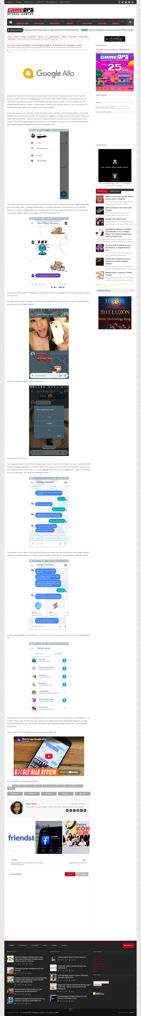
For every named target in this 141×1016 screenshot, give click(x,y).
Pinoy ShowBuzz (51, 2)
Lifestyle (116, 22)
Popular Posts (102, 191)
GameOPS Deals (64, 2)
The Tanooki (97, 957)
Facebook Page (109, 183)
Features (22, 22)
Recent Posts (115, 191)
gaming (49, 30)
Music (87, 22)
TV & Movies (72, 22)
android (16, 37)
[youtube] (125, 2)
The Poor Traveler (98, 959)
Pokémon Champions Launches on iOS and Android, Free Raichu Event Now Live (82, 30)
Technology (55, 22)
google (23, 37)
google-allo (32, 37)
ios (46, 37)
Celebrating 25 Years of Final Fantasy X (72, 957)
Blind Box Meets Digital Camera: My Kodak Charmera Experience (73, 976)
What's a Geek (97, 961)
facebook (82, 874)
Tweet (16, 794)
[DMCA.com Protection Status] (98, 994)
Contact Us (39, 2)
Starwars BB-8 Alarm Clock (115, 219)
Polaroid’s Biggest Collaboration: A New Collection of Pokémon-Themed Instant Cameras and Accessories (29, 959)
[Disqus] (49, 905)
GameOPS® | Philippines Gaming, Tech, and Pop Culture (41, 1012)
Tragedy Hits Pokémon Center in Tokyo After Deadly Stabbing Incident (118, 261)
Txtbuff (95, 971)
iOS (27, 781)
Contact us (129, 945)
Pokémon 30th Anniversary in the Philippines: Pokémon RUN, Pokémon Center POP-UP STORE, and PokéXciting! (31, 980)
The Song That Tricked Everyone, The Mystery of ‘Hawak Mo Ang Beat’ (118, 247)
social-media (73, 37)
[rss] (132, 2)
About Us (10, 2)
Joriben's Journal (98, 969)
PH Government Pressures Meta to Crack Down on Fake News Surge (72, 997)
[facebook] (119, 2)
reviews (63, 37)
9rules (132, 1012)
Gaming (39, 22)
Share (32, 794)
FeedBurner (105, 987)
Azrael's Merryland (99, 966)
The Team (18, 2)
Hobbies (102, 22)
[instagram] (129, 2)
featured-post (120, 30)
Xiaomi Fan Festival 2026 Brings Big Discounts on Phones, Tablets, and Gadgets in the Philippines (74, 987)
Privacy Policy (28, 2)
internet (40, 37)
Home (10, 37)
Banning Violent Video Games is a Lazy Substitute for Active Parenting (28, 990)
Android (35, 781)
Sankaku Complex (98, 964)
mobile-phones (54, 37)
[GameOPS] (67, 810)
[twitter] (122, 2)
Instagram (127, 183)
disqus (70, 874)
